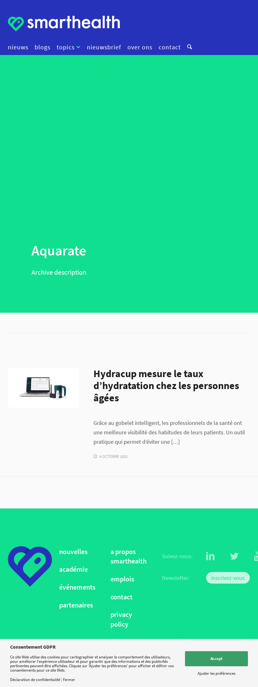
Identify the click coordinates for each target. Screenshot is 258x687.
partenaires (76, 605)
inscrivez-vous (228, 577)
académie (73, 569)
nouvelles (73, 551)
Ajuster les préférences (216, 673)
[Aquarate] (43, 388)
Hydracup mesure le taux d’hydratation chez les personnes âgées (166, 385)
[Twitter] (234, 556)
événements (77, 587)
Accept (216, 658)
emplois (122, 579)
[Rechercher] (188, 47)
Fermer (69, 680)
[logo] (64, 23)
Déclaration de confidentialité (35, 680)
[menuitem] (19, 47)
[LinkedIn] (210, 556)
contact (121, 597)
